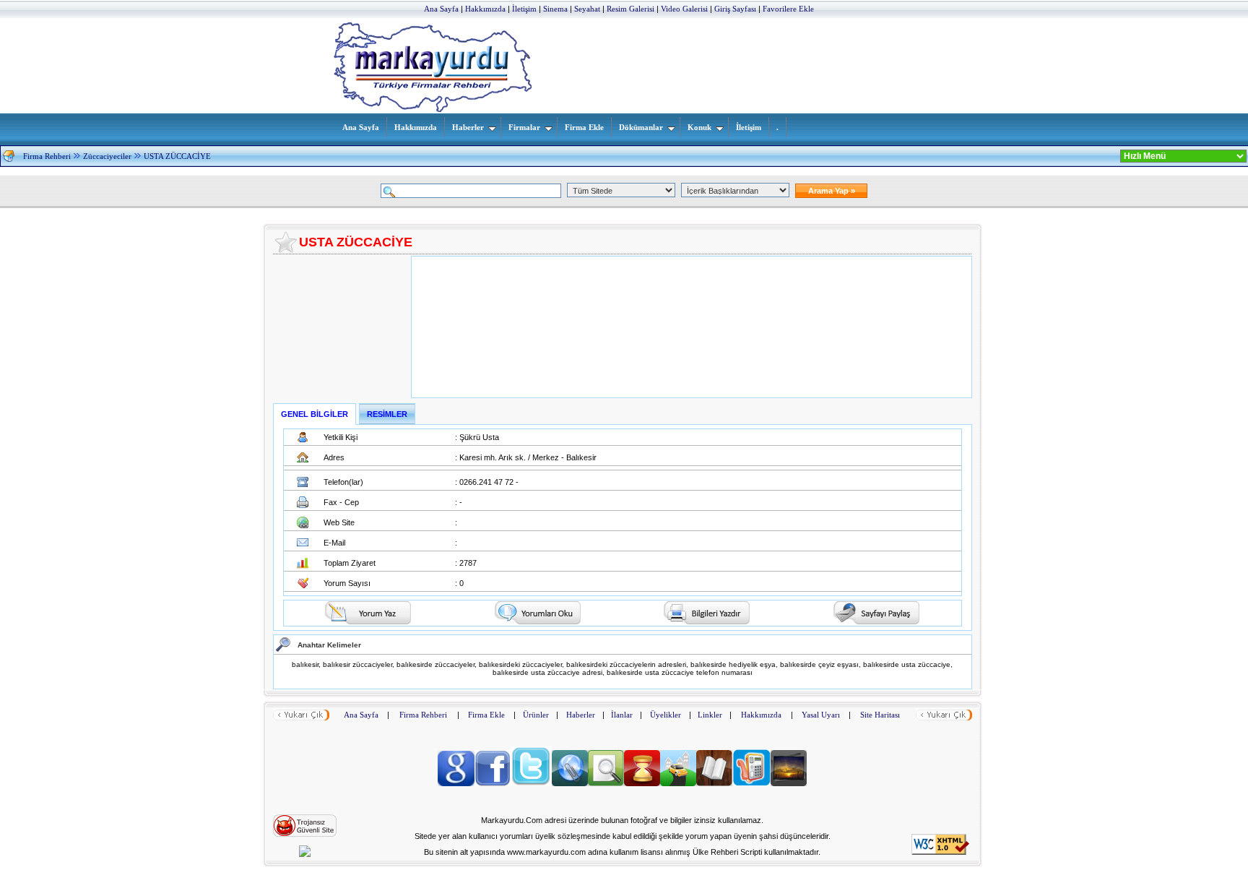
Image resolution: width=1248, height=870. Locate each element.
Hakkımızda (485, 8)
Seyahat (587, 8)
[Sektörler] (642, 783)
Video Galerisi (684, 8)
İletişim (524, 8)
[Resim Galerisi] (789, 783)
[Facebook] (492, 783)
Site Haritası (880, 714)
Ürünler (536, 714)
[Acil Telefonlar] (751, 783)
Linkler (710, 714)
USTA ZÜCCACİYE (177, 156)
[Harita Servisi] (678, 783)
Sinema (555, 8)
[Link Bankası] (570, 783)
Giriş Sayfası (735, 8)
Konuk (699, 127)
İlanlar (622, 714)
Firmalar (524, 127)
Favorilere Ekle (788, 8)
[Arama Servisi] (606, 783)
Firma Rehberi (47, 156)
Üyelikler (665, 714)
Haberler (468, 127)
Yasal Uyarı (821, 714)
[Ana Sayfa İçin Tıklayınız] (8, 159)
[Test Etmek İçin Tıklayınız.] (305, 834)
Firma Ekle (584, 127)
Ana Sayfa (441, 8)
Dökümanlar (641, 127)
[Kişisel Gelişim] (714, 783)
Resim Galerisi (630, 8)
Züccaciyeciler (107, 156)
